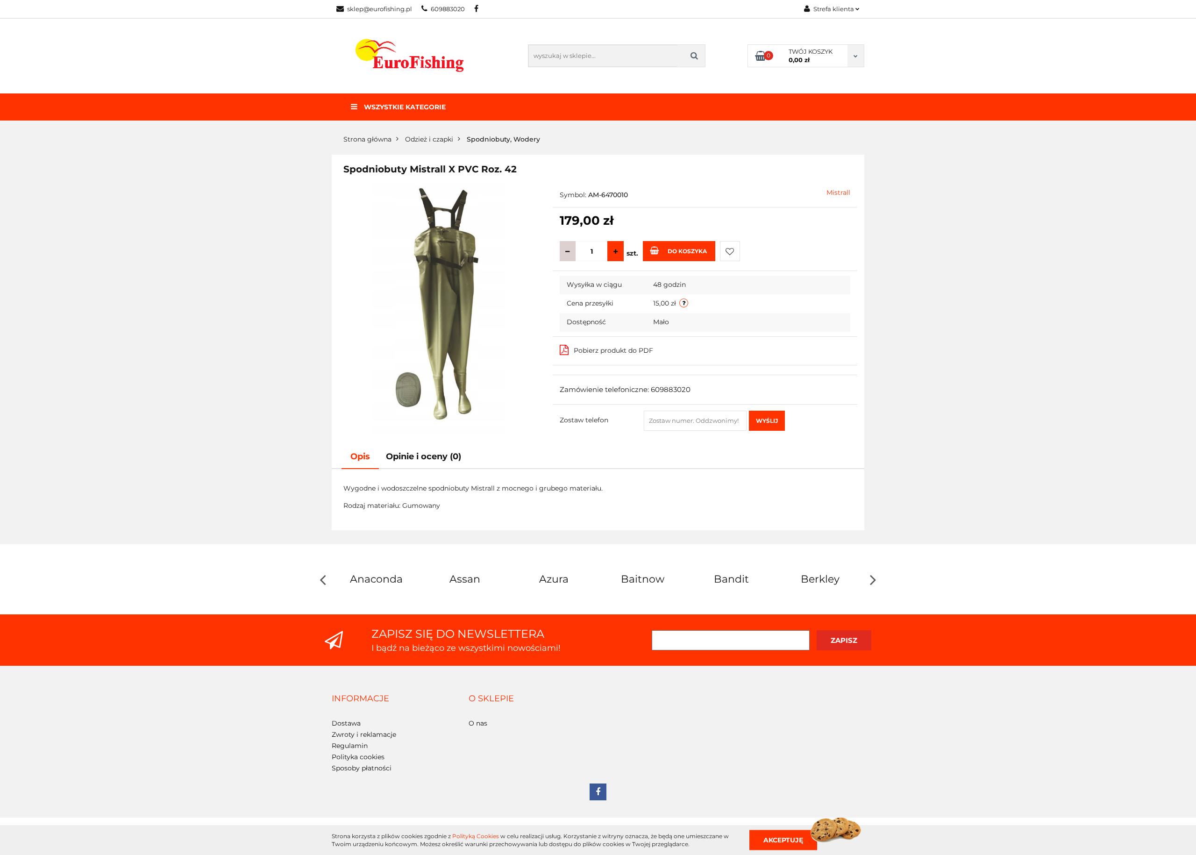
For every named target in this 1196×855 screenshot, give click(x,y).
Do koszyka (687, 251)
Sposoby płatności (362, 768)
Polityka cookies (358, 757)
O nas (478, 723)
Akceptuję (783, 839)
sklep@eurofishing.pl (379, 9)
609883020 (448, 9)
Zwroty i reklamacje (364, 734)
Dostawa (346, 723)
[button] (360, 699)
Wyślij (767, 420)
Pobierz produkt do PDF (613, 350)
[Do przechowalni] (730, 251)
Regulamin (350, 745)
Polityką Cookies (475, 836)
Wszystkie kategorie (404, 107)
